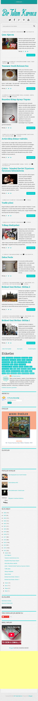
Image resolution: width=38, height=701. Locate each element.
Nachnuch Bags (9, 136)
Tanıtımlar (15, 366)
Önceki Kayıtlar (32, 348)
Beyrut (18, 369)
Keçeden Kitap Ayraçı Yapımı (16, 99)
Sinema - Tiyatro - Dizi (25, 164)
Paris (22, 371)
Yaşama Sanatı (17, 357)
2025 (5, 515)
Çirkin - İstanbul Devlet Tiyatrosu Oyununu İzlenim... (17, 566)
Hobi (8, 96)
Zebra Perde (7, 257)
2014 (5, 545)
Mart (6, 591)
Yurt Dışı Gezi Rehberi (15, 284)
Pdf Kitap (21, 366)
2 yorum (28, 222)
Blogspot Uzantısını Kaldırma (16, 498)
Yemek (29, 61)
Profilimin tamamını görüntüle (9, 387)
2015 (5, 542)
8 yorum (14, 96)
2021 (5, 526)
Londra (33, 369)
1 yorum (12, 63)
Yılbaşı (29, 369)
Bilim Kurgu (23, 369)
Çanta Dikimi (30, 134)
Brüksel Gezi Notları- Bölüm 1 (16, 320)
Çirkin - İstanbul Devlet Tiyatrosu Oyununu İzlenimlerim (18, 169)
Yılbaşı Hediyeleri (10, 225)
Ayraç (21, 95)
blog (15, 362)
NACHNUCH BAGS (6, 600)
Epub (31, 366)
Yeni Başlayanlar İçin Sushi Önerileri (17, 474)
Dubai (8, 373)
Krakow (19, 360)
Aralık (6, 553)
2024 (5, 518)
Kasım (6, 583)
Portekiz (26, 371)
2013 (5, 548)
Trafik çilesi (7, 202)
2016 (5, 539)
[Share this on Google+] (28, 51)
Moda (11, 364)
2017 (5, 537)
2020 (5, 529)
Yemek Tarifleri (5, 369)
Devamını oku (30, 55)
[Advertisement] (19, 670)
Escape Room (14, 373)
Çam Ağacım (8, 34)
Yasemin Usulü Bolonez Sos (15, 66)
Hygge (19, 373)
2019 (5, 531)
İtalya (11, 369)
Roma (3, 371)
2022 (5, 523)
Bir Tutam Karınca (15, 376)
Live (12, 362)
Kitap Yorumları (5, 364)
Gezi (33, 282)
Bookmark (26, 95)
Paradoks (32, 373)
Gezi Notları (5, 284)
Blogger (11, 648)
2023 (5, 521)
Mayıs (6, 588)
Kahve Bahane (25, 357)
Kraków (16, 364)
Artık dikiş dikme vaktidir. (15, 138)
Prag (15, 369)
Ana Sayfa (19, 348)
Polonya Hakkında (6, 362)
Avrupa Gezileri (22, 364)
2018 (5, 534)
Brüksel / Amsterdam (25, 282)
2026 (5, 512)
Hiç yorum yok (30, 31)
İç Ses (3, 357)
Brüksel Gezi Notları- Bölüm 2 (16, 287)
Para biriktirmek (25, 373)
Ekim (6, 585)
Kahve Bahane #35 (13, 482)
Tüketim (3, 373)
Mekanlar (26, 366)
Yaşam (30, 357)
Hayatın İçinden (9, 357)
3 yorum (19, 136)
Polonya (23, 360)
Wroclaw (8, 371)
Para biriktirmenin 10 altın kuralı (16, 490)
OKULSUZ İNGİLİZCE (7, 603)
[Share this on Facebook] (23, 51)
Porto (31, 371)
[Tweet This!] (25, 51)
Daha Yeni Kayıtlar (6, 348)
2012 (5, 550)
